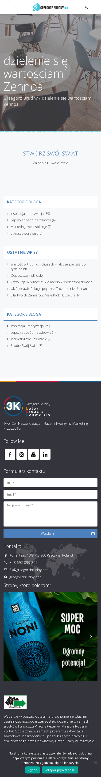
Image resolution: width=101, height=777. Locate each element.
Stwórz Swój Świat (24, 233)
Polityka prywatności (60, 770)
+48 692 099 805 (23, 562)
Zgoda (32, 770)
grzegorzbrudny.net (25, 577)
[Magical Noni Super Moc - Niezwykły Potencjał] (50, 636)
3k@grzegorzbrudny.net (28, 569)
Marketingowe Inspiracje (29, 226)
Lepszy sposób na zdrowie (31, 220)
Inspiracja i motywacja (27, 213)
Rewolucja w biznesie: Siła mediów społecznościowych (51, 282)
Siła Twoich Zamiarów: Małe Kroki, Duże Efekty (45, 295)
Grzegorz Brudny (21, 98)
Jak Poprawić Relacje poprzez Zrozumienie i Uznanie (50, 288)
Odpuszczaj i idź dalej (27, 275)
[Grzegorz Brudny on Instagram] (21, 454)
